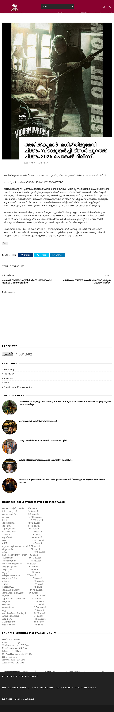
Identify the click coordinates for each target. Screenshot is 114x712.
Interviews (8, 378)
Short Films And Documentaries (18, 387)
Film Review (9, 373)
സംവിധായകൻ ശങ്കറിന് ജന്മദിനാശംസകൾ (38, 421)
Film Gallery (9, 369)
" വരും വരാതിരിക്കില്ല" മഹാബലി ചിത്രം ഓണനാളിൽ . (43, 440)
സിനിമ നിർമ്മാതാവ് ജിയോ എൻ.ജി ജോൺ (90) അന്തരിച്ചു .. (45, 460)
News (6, 382)
